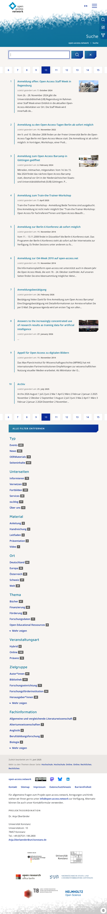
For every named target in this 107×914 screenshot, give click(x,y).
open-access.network (79, 43)
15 (98, 70)
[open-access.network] (16, 7)
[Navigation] (94, 6)
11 (56, 70)
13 (77, 70)
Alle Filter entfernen (29, 428)
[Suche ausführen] (77, 55)
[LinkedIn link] (68, 779)
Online (69, 764)
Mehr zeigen (19, 630)
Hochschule (47, 764)
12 (66, 70)
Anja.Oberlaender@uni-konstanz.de (27, 839)
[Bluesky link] (60, 779)
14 (87, 70)
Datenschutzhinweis (60, 787)
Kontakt (13, 787)
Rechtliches (86, 764)
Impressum (39, 787)
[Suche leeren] (90, 55)
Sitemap (25, 787)
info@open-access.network (54, 798)
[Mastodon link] (52, 779)
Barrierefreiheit (83, 787)
